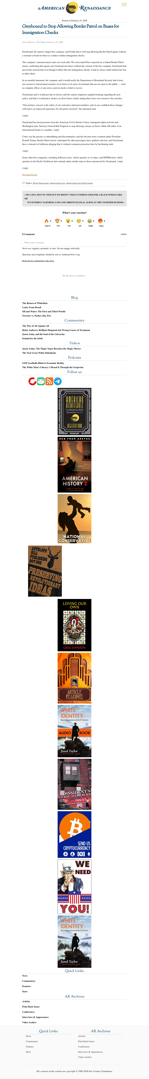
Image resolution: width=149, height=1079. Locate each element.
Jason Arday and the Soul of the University (43, 334)
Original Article (29, 174)
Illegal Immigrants (41, 183)
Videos (74, 343)
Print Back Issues (31, 1006)
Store (25, 991)
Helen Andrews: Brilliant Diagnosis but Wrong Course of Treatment (56, 330)
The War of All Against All (35, 326)
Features (26, 986)
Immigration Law (57, 183)
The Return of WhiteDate (35, 303)
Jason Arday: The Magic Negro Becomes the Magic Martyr (51, 348)
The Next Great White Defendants (39, 353)
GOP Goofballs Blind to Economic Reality (43, 363)
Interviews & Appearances (35, 1017)
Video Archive (29, 1022)
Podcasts (74, 357)
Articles (26, 1001)
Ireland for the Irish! (32, 338)
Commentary (74, 320)
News (24, 975)
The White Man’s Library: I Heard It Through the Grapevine (53, 367)
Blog (74, 297)
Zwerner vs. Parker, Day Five (36, 315)
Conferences (28, 1012)
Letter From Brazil (31, 307)
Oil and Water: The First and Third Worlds (43, 311)
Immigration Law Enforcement (79, 183)
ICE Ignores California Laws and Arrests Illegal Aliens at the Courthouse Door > (76, 202)
